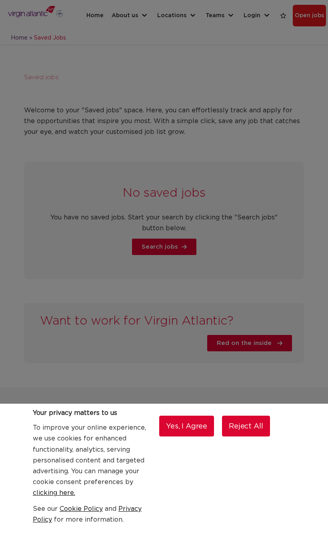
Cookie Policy (81, 509)
